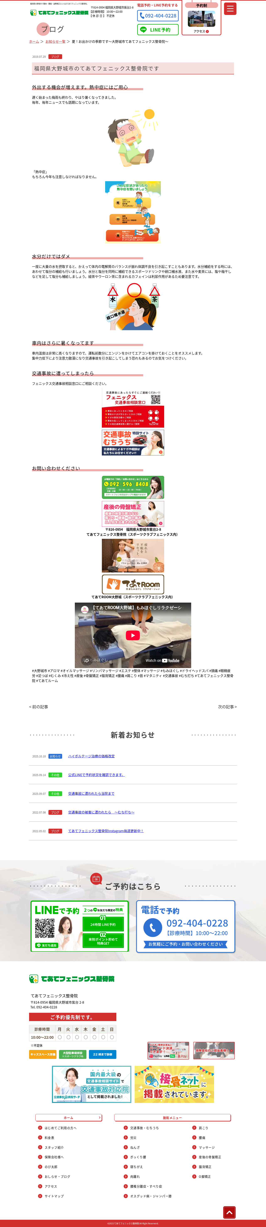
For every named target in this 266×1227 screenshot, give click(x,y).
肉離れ (135, 1176)
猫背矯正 (205, 1166)
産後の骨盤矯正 (210, 1157)
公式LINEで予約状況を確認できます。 (96, 774)
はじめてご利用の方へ (61, 1128)
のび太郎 (51, 1166)
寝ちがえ (136, 1166)
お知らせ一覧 (55, 41)
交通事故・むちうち (144, 1128)
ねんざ (135, 1147)
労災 (133, 1137)
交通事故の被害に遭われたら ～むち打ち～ (101, 812)
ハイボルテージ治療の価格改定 (91, 755)
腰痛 (202, 1137)
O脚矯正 (205, 1176)
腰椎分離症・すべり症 (146, 1186)
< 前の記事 (38, 707)
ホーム (34, 41)
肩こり (203, 1128)
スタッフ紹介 (54, 1147)
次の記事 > (227, 707)
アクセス (51, 1186)
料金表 (49, 1137)
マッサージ (207, 1147)
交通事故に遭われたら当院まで (91, 793)
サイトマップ (54, 1196)
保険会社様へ (54, 1157)
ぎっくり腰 (138, 1157)
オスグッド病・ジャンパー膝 (151, 1196)
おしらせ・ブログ (57, 1176)
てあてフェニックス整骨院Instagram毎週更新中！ (106, 830)
